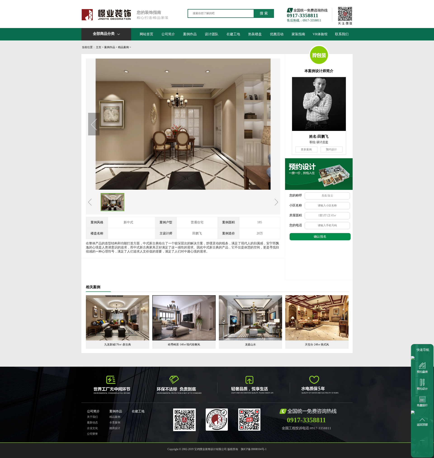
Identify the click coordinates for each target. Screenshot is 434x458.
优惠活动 (276, 34)
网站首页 (146, 34)
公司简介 (168, 34)
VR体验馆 (320, 34)
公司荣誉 (92, 433)
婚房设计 (114, 428)
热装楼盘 (255, 34)
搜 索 (264, 13)
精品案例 (123, 47)
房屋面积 (295, 215)
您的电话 (295, 225)
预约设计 (331, 149)
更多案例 (306, 149)
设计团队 (211, 34)
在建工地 (233, 34)
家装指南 (298, 34)
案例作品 (190, 34)
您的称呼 (295, 195)
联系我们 (342, 34)
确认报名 (320, 236)
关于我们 (92, 416)
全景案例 (114, 422)
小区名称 (295, 205)
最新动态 (92, 422)
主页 (98, 47)
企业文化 (92, 428)
